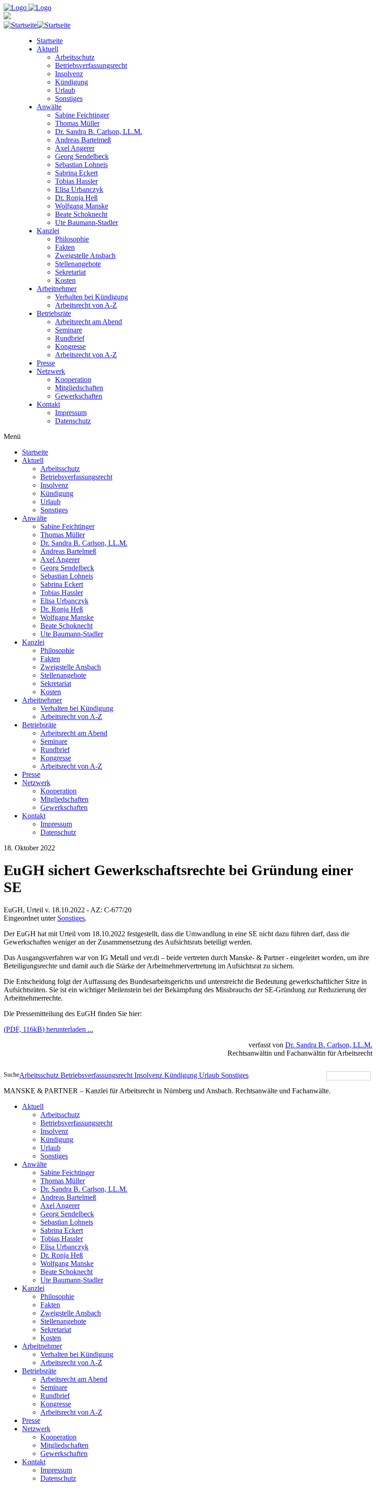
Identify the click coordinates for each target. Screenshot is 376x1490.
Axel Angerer (74, 148)
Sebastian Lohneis (81, 165)
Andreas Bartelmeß (83, 140)
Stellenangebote (78, 264)
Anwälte (49, 107)
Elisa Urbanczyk (79, 189)
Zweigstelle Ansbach (85, 255)
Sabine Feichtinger (82, 115)
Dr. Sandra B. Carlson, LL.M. (98, 131)
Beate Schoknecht (81, 214)
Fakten (65, 247)
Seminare (68, 330)
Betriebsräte (54, 313)
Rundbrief (69, 338)
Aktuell (47, 49)
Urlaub (65, 90)
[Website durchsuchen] (371, 1076)
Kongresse (70, 346)
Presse (46, 363)
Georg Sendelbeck (82, 156)
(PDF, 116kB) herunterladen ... (48, 1029)
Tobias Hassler (76, 181)
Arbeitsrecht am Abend (88, 322)
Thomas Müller (77, 123)
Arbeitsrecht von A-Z (86, 305)
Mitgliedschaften (79, 388)
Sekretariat (70, 272)
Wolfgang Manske (81, 206)
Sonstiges (69, 98)
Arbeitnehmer (57, 288)
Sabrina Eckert (76, 173)
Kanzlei (48, 231)
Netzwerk (51, 371)
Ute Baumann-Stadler (86, 222)
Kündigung (71, 82)
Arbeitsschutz (74, 57)
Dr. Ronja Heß (76, 198)
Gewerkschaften (78, 396)
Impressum (71, 412)
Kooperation (73, 379)
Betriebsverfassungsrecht (91, 65)
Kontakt (48, 404)
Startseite (50, 41)
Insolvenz (69, 74)
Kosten (65, 280)
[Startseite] (37, 25)
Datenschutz (73, 421)
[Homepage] (27, 7)
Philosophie (72, 239)
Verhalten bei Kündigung (91, 297)
